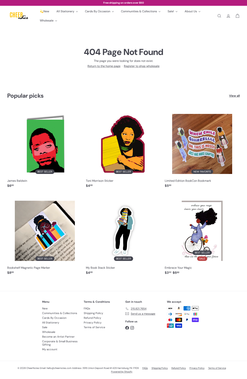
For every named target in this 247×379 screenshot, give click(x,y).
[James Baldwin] (44, 148)
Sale (44, 327)
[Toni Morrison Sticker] (123, 148)
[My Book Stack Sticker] (123, 235)
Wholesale (47, 20)
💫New (44, 11)
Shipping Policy (93, 313)
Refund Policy (92, 318)
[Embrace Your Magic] (202, 235)
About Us (191, 11)
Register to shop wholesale (141, 66)
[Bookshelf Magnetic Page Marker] (44, 235)
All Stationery (65, 11)
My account (49, 349)
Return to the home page (104, 66)
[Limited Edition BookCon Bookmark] (202, 148)
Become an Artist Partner (58, 336)
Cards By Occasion (98, 11)
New (45, 308)
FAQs (87, 308)
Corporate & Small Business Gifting (60, 343)
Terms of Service (94, 327)
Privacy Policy (92, 322)
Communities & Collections (139, 11)
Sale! (171, 11)
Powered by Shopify (121, 371)
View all (234, 95)
